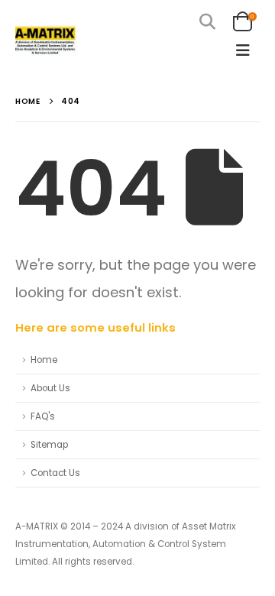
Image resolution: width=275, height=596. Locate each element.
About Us (50, 388)
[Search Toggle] (207, 22)
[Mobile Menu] (243, 50)
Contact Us (55, 473)
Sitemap (49, 445)
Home (44, 360)
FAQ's (43, 416)
